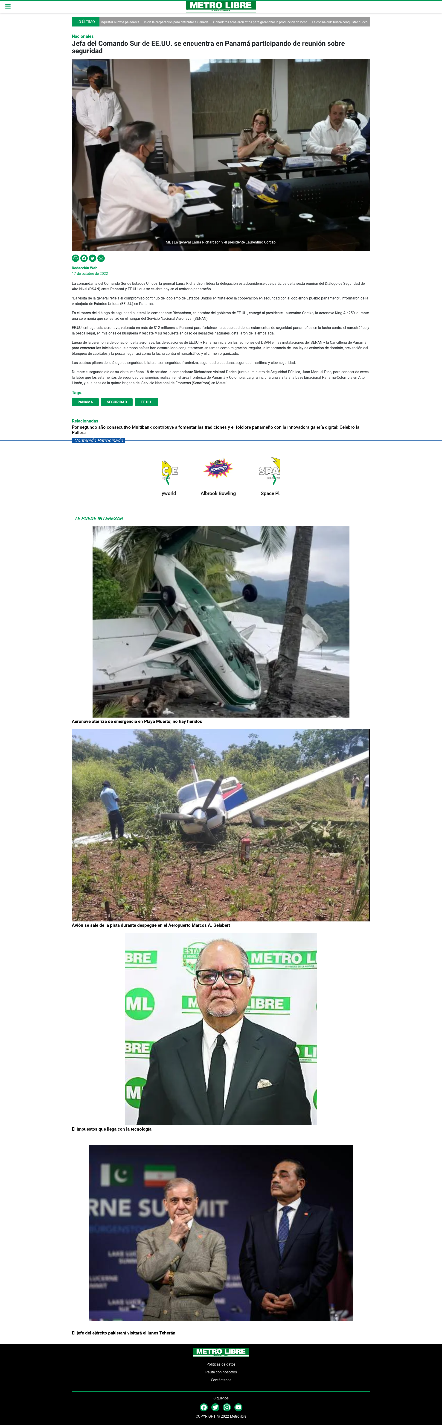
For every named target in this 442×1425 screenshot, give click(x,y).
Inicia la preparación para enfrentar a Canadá (107, 22)
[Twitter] (92, 258)
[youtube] (238, 1407)
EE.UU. (146, 402)
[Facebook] (84, 258)
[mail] (227, 1407)
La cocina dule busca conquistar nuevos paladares (279, 22)
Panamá (85, 402)
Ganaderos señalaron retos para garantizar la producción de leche (192, 22)
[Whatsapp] (75, 258)
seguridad (117, 402)
